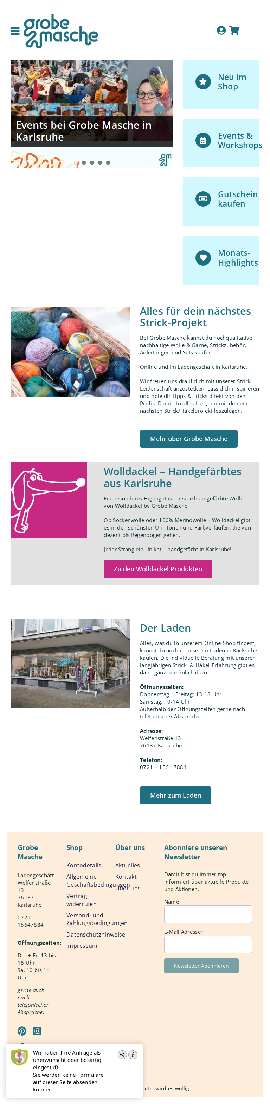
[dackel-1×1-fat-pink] (49, 464)
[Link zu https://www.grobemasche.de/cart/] (234, 30)
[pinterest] (22, 1031)
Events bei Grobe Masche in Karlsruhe (84, 131)
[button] (189, 439)
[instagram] (37, 1031)
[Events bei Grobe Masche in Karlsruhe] (92, 114)
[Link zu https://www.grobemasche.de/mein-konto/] (221, 30)
